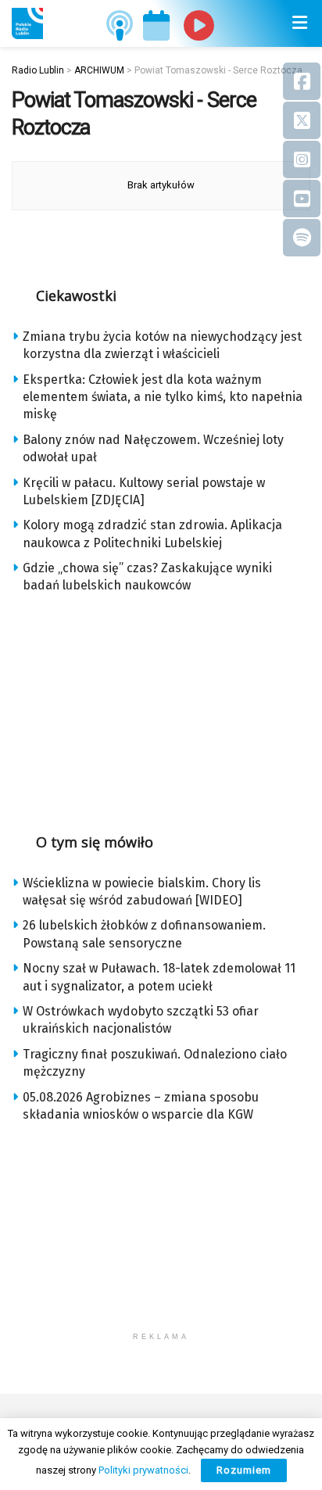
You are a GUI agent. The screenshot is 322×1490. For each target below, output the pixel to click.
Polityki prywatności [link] (143, 1470)
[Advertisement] (161, 708)
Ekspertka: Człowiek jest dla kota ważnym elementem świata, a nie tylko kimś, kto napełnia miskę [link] (162, 397)
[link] (27, 23)
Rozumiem (243, 1470)
